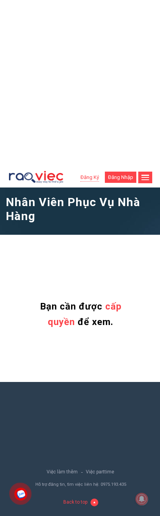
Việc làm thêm (62, 472)
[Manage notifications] (142, 499)
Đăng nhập (120, 177)
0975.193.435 (113, 484)
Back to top (75, 502)
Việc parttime (100, 472)
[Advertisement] (80, 83)
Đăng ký (89, 177)
